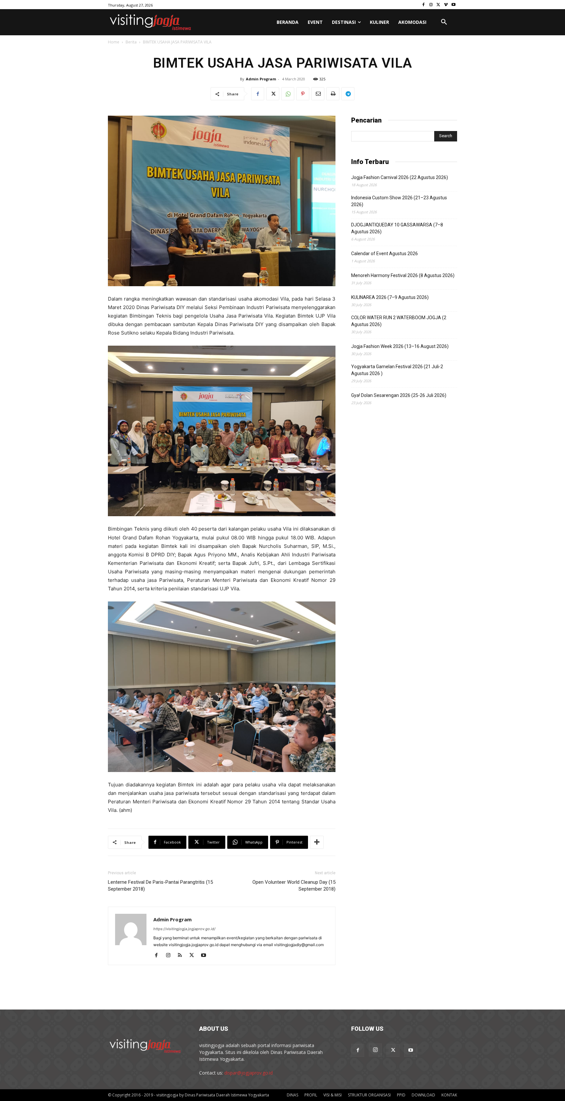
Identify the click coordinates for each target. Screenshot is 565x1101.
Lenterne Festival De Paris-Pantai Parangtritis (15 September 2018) (160, 885)
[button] (444, 22)
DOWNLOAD (423, 1095)
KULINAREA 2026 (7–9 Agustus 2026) (390, 297)
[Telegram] (347, 93)
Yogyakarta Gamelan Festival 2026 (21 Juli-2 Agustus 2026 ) (397, 370)
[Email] (317, 93)
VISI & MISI (332, 1095)
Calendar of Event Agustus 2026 (384, 253)
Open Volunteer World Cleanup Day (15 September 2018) (293, 885)
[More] (317, 842)
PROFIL (310, 1095)
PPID (401, 1095)
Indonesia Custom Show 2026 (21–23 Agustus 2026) (399, 201)
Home (113, 42)
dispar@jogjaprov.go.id (248, 1073)
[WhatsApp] (287, 93)
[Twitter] (438, 4)
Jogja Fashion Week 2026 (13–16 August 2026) (400, 346)
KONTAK (449, 1095)
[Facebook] (423, 4)
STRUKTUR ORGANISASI (369, 1095)
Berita (131, 42)
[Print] (332, 93)
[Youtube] (453, 4)
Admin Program (261, 78)
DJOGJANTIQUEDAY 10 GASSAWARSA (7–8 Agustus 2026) (397, 228)
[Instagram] (431, 4)
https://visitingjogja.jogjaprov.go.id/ (184, 929)
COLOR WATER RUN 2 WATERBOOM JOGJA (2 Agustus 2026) (398, 321)
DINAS (292, 1095)
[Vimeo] (446, 4)
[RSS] (182, 956)
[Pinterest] (302, 93)
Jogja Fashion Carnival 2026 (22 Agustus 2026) (399, 177)
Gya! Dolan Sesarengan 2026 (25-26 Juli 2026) (398, 395)
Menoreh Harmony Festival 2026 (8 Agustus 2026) (402, 275)
